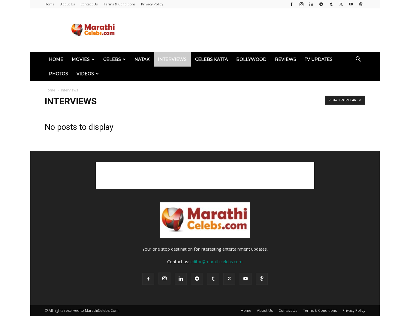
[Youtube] (350, 4)
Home (50, 4)
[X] (340, 4)
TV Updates (319, 59)
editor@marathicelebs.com (216, 261)
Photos (58, 73)
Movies (81, 59)
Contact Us (89, 4)
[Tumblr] (331, 4)
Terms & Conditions (119, 4)
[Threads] (360, 4)
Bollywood (251, 59)
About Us (67, 4)
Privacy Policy (152, 4)
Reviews (285, 59)
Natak (141, 59)
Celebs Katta (211, 59)
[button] (358, 60)
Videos (85, 73)
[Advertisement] (256, 30)
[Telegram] (321, 4)
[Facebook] (291, 4)
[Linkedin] (311, 4)
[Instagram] (301, 4)
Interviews (172, 59)
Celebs (112, 59)
